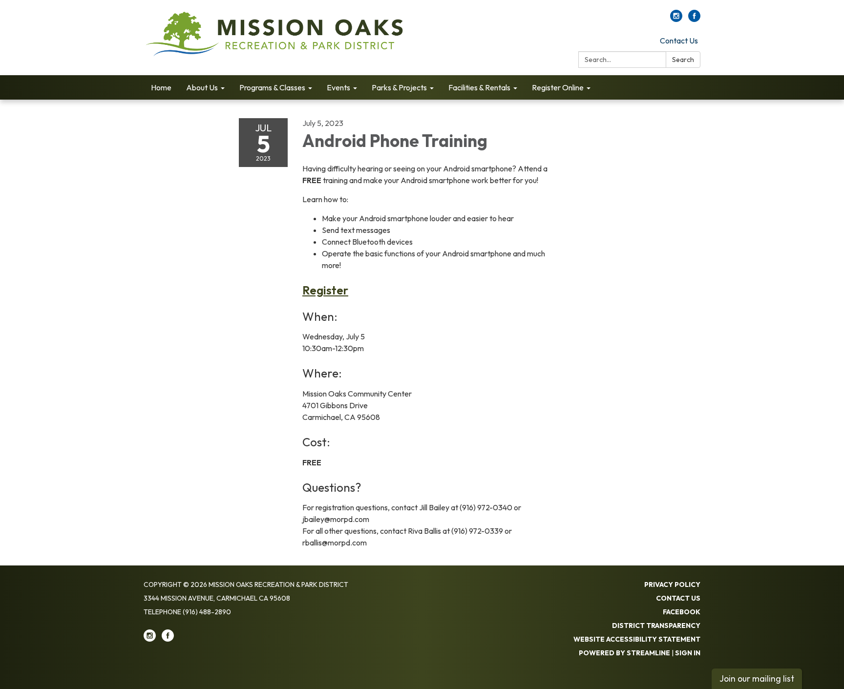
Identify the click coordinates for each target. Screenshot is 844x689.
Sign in (687, 652)
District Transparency (656, 625)
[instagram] (676, 19)
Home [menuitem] (161, 87)
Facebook (681, 611)
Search (683, 59)
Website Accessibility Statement (636, 639)
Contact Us (679, 40)
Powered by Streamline (624, 652)
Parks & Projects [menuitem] (399, 87)
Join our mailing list (756, 678)
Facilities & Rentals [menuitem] (479, 87)
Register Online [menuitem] (558, 87)
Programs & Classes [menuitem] (272, 87)
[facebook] (694, 19)
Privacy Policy (672, 584)
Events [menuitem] (338, 87)
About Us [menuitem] (202, 87)
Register (325, 290)
